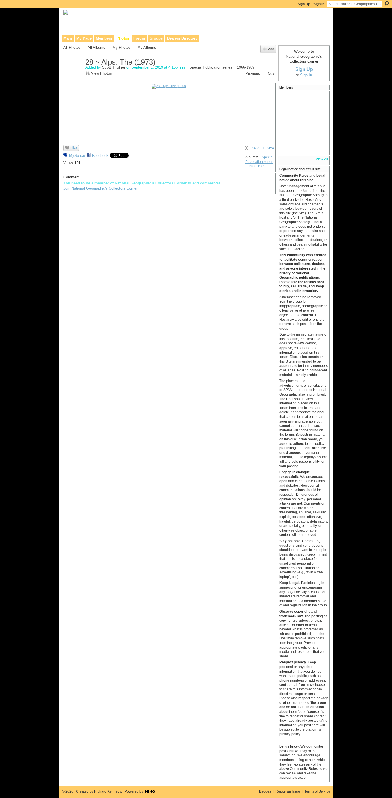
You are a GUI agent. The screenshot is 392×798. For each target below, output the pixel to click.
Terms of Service (317, 791)
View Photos (101, 73)
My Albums (146, 47)
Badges (265, 791)
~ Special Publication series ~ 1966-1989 (220, 67)
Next (271, 73)
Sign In (318, 4)
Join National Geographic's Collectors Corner (100, 188)
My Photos (121, 47)
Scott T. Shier (113, 67)
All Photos (72, 47)
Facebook (100, 155)
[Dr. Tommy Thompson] (318, 146)
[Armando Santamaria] (287, 131)
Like (73, 148)
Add (271, 49)
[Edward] (302, 146)
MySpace (77, 155)
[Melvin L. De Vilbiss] (318, 100)
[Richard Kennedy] (287, 115)
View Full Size (262, 148)
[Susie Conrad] (302, 131)
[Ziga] (318, 131)
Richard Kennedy (107, 791)
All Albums (96, 47)
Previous (252, 73)
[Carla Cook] (318, 115)
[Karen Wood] (287, 146)
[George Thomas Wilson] (302, 115)
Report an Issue (287, 791)
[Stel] (302, 100)
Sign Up (304, 4)
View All (322, 159)
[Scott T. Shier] (72, 74)
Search (386, 3)
